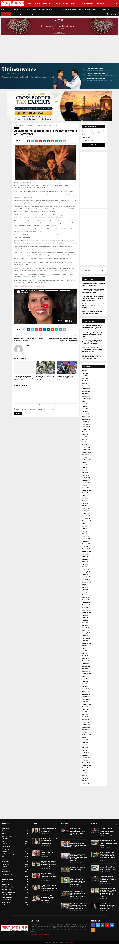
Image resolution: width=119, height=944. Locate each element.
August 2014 (85, 737)
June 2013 (85, 773)
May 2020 (85, 561)
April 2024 (85, 442)
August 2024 (85, 432)
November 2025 (86, 393)
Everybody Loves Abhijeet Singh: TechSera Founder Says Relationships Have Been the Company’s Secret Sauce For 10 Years (108, 892)
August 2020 (85, 554)
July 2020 (85, 556)
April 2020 (85, 564)
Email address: (86, 137)
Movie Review (6, 871)
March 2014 (85, 750)
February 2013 (86, 783)
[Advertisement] (59, 49)
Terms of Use (46, 3)
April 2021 (85, 533)
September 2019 (86, 582)
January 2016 (86, 694)
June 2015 (85, 712)
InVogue (51, 9)
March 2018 (85, 628)
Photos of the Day (9, 854)
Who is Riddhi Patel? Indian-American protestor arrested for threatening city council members (92, 327)
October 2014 (86, 732)
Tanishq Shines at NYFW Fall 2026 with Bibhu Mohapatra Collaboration (49, 887)
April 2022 (85, 503)
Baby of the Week (7, 831)
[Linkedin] (111, 14)
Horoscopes (5, 861)
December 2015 (86, 696)
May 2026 (85, 378)
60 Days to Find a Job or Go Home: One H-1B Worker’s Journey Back (92, 334)
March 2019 (85, 597)
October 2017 (86, 640)
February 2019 (86, 600)
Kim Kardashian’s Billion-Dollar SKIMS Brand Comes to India (48, 830)
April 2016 (85, 686)
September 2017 (86, 643)
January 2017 (86, 663)
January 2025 (86, 419)
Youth (3, 905)
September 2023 (86, 460)
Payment (66, 3)
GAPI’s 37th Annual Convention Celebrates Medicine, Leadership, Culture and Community (77, 894)
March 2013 (85, 780)
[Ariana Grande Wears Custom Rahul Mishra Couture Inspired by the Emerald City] (36, 898)
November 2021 (86, 516)
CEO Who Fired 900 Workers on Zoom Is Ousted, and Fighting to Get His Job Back (107, 831)
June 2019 (85, 589)
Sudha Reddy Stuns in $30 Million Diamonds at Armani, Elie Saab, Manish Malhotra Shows (49, 841)
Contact (74, 3)
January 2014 (86, 755)
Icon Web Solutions (69, 942)
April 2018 (85, 625)
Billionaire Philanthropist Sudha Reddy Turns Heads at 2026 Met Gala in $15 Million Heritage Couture (49, 864)
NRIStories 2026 (106, 9)
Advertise (57, 3)
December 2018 (86, 605)
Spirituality (5, 882)
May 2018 (85, 622)
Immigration (45, 9)
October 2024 (86, 426)
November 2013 (86, 760)
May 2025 (85, 409)
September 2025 (86, 398)
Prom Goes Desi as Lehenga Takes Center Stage (48, 852)
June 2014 (85, 742)
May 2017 (85, 653)
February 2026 (86, 386)
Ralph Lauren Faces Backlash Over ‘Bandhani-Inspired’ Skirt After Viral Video (49, 876)
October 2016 (86, 671)
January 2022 (86, 510)
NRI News (10, 9)
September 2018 (86, 612)
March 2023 (85, 475)
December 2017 (86, 635)
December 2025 (86, 391)
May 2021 (85, 531)
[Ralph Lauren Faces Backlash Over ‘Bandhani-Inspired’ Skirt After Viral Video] (36, 875)
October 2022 (86, 488)
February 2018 (86, 630)
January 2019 (86, 602)
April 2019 (85, 594)
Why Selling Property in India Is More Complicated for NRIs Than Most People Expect (108, 843)
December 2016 (86, 666)
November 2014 (86, 729)
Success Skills (6, 884)
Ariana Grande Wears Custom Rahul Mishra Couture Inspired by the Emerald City (48, 898)
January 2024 (86, 449)
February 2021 (86, 538)
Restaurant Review (95, 9)
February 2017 (86, 661)
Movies (56, 9)
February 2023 (86, 477)
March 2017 (85, 658)
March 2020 (85, 566)
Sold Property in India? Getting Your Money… (28, 14)
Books (34, 9)
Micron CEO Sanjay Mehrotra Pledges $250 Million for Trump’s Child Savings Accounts (107, 906)
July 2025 (85, 404)
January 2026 (86, 388)
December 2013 (86, 757)
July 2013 (85, 770)
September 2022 (86, 490)
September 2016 (86, 673)
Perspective (100, 3)
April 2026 (85, 381)
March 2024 (85, 444)
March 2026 (85, 383)
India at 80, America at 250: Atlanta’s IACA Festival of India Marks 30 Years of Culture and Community (78, 857)
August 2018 (85, 615)
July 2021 (85, 526)
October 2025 (86, 396)
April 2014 (85, 747)
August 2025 (85, 401)
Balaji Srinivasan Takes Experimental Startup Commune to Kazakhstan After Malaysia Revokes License (107, 856)
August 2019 (85, 584)
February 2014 (86, 752)
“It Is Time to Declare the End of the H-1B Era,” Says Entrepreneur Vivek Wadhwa (93, 305)
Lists (3, 869)
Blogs (4, 833)
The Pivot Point (63, 9)
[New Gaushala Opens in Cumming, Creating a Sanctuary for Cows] (65, 869)
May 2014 (85, 745)
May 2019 (85, 592)
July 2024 (85, 434)
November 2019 (86, 577)
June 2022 (85, 498)
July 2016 (85, 679)
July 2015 (85, 709)
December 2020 (86, 544)
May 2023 (85, 470)
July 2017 (85, 648)
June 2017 (85, 650)
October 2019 (86, 579)
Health (38, 9)
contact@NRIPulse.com (44, 934)
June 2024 (85, 437)
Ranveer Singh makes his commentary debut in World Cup (66, 378)
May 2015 (85, 714)
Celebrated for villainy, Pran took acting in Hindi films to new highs (45, 378)
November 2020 (86, 546)
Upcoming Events (7, 897)
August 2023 (85, 462)
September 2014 (86, 735)
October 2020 (86, 549)
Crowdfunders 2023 (86, 3)
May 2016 (85, 684)
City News (3, 9)
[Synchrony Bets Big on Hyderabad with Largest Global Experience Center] (95, 868)
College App (80, 9)
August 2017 (85, 645)
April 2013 (85, 778)
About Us (37, 3)
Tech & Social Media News (9, 887)
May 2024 (85, 439)
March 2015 (85, 719)
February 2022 (86, 508)
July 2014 (85, 740)
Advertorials (5, 828)
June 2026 (85, 376)
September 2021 (86, 521)
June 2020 (85, 559)
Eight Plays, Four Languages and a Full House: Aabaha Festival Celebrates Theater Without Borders (93, 291)
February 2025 (86, 416)
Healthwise (5, 859)
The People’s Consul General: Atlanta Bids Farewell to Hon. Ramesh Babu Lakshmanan (78, 844)
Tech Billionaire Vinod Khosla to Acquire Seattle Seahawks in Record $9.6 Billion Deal (108, 879)
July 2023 (85, 465)
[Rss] (117, 14)
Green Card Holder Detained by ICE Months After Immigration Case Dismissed (92, 342)
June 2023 (85, 467)
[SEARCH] (103, 270)
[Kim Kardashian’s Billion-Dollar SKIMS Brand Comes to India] (36, 830)
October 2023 (86, 457)
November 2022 (86, 485)
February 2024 (86, 447)
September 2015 (86, 704)
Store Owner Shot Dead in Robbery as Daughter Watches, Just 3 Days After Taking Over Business (93, 298)
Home (29, 3)
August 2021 (85, 523)
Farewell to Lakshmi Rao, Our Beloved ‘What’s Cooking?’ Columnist (92, 349)
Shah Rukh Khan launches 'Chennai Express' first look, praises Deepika (23, 378)
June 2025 (85, 406)
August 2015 (85, 707)
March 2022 (85, 505)
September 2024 (86, 429)
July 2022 (85, 495)
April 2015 (85, 717)
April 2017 (85, 656)
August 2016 (85, 676)
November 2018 (86, 607)
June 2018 (85, 620)
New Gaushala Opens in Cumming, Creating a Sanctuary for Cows (77, 869)
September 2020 (86, 551)
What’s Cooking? (72, 9)
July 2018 (85, 617)
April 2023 (85, 472)
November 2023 (86, 454)
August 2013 (85, 768)
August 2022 (85, 493)
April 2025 (85, 411)
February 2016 (86, 691)
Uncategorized (6, 894)
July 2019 (85, 587)
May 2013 (85, 775)
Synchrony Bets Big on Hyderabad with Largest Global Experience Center (108, 867)
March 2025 (85, 414)
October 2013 (86, 763)
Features (22, 9)
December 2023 (86, 452)
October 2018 (86, 610)
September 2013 (86, 765)
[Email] (115, 14)
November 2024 (86, 424)
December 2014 (86, 727)
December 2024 (86, 421)
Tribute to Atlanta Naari (8, 892)
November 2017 (86, 638)
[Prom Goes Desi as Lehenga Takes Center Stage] (36, 853)
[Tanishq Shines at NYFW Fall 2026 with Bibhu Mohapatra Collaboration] (36, 887)
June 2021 (85, 528)
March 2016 (85, 689)
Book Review (5, 838)
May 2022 (85, 500)
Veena (17, 136)
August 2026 (85, 370)
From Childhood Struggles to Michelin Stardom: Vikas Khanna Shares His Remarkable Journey (78, 906)
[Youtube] (113, 14)
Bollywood (87, 9)
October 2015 (86, 701)
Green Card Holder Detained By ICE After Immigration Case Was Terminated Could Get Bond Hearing (77, 881)
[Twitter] (109, 14)
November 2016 (86, 668)
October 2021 (86, 518)
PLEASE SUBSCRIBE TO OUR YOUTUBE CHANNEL (29, 286)
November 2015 (86, 699)
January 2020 (86, 572)
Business (16, 9)
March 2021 (85, 536)
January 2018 (86, 633)
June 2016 (85, 681)
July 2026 (85, 373)
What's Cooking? (7, 902)
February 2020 (86, 569)
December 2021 (86, 513)
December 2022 (86, 482)
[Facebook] (107, 14)
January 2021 (86, 541)
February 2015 (86, 722)
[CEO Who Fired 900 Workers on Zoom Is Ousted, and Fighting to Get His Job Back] (95, 830)
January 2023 (86, 480)
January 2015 (86, 724)
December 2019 (86, 574)
